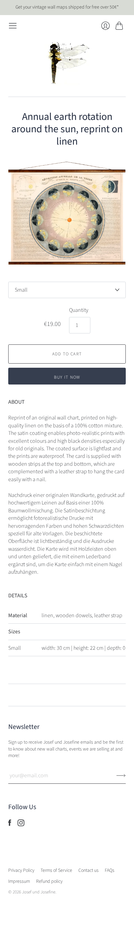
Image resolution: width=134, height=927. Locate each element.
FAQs (109, 870)
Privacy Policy (21, 870)
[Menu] (12, 26)
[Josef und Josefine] (67, 63)
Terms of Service (56, 870)
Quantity (78, 310)
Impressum (19, 881)
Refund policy (49, 881)
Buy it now (67, 377)
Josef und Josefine (38, 892)
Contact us (88, 870)
